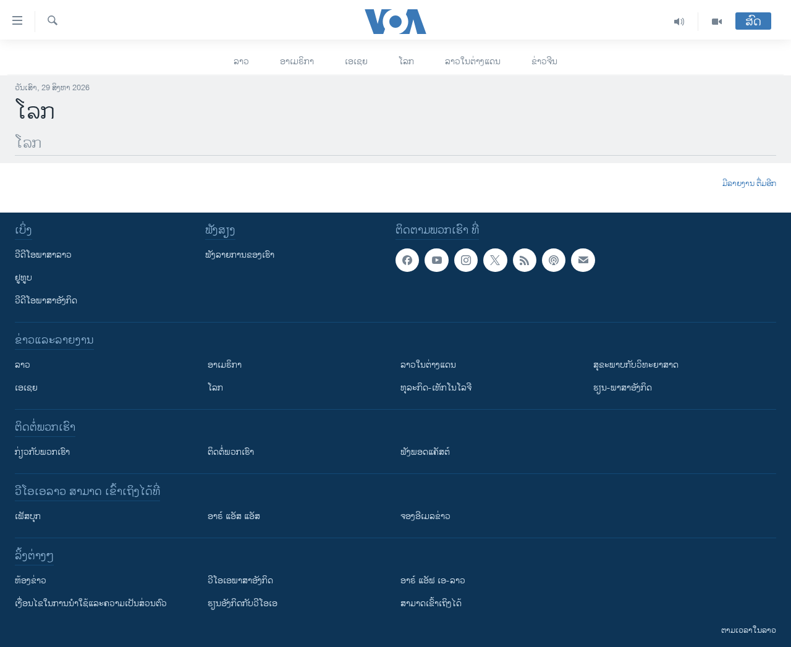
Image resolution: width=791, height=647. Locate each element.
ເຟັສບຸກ (28, 516)
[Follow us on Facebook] (407, 260)
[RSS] (524, 260)
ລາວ (241, 61)
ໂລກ (406, 61)
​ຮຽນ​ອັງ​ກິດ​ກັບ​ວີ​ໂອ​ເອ (242, 603)
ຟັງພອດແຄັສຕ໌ (425, 452)
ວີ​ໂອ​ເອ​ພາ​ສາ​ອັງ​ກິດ (240, 580)
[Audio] (679, 21)
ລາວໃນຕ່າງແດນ (473, 61)
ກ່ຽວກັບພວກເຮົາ (42, 452)
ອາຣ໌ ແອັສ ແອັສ (234, 516)
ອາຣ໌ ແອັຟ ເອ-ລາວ (432, 580)
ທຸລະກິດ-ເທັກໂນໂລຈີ (436, 387)
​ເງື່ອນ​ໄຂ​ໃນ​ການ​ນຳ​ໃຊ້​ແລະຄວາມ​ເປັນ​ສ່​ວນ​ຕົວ (91, 603)
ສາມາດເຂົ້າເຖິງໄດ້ (431, 603)
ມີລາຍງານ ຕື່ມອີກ (749, 184)
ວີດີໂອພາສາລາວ (43, 254)
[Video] (716, 21)
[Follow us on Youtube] (436, 260)
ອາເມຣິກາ (297, 61)
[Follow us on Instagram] (466, 260)
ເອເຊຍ (356, 61)
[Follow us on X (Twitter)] (495, 260)
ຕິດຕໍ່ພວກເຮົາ (231, 452)
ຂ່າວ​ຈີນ (544, 61)
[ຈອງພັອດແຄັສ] (582, 260)
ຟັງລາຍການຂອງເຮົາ (239, 254)
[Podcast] (553, 260)
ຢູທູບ (23, 277)
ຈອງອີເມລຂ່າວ (425, 516)
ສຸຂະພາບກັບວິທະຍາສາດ (636, 364)
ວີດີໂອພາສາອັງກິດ (46, 300)
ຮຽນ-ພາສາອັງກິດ (622, 387)
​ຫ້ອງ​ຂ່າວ (30, 580)
